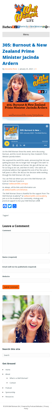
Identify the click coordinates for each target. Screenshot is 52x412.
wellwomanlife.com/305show (15, 190)
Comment (6, 230)
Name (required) (9, 257)
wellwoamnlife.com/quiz (18, 183)
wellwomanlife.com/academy (35, 196)
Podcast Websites (36, 406)
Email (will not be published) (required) (19, 267)
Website (6, 276)
